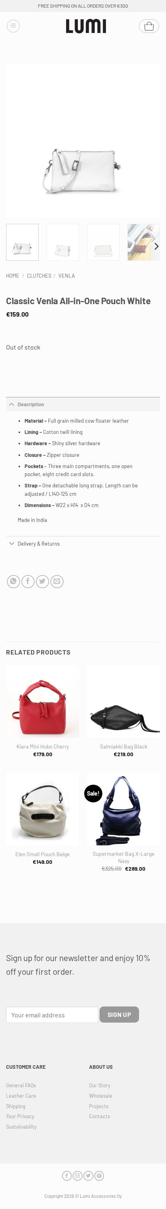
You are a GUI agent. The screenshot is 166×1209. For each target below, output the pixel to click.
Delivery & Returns (39, 543)
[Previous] (19, 141)
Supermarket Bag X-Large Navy (123, 857)
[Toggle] (12, 404)
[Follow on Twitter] (88, 1176)
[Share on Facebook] (28, 581)
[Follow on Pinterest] (99, 1176)
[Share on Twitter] (42, 581)
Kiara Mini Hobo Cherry (43, 746)
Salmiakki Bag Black (123, 746)
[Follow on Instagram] (77, 1176)
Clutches (39, 275)
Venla (66, 275)
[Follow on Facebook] (67, 1176)
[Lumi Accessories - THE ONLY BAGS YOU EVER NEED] (86, 26)
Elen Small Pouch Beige (42, 854)
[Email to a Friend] (57, 581)
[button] (13, 26)
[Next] (146, 141)
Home (12, 275)
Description (31, 404)
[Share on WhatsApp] (13, 581)
